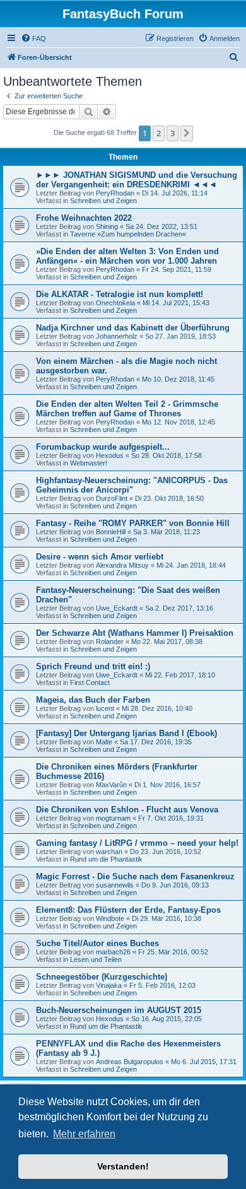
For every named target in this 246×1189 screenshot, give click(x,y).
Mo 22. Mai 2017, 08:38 (166, 641)
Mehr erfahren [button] (84, 1133)
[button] (186, 133)
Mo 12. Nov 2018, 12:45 (178, 422)
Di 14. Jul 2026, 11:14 (175, 193)
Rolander (110, 641)
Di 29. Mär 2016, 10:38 (166, 918)
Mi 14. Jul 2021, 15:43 (176, 303)
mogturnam (113, 818)
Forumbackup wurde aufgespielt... (103, 447)
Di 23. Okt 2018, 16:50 (169, 498)
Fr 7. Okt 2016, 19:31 (171, 818)
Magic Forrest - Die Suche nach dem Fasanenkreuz (135, 876)
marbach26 (113, 952)
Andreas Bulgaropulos (129, 1061)
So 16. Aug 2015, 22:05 (166, 1018)
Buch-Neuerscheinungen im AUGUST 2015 (118, 1010)
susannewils (115, 885)
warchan (109, 851)
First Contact (90, 682)
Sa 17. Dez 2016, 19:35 (156, 742)
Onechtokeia (115, 303)
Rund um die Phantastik (106, 859)
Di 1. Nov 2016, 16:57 (167, 784)
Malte (104, 742)
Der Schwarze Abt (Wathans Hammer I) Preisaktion (134, 633)
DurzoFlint (111, 498)
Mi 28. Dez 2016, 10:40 (157, 708)
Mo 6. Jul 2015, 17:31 (204, 1061)
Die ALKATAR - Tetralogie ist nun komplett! (119, 294)
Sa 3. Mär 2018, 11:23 (166, 532)
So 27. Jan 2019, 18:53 (180, 336)
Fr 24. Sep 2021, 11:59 (176, 269)
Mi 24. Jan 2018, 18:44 (191, 565)
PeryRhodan (115, 193)
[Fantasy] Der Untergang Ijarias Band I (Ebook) (126, 733)
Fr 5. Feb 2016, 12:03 (162, 985)
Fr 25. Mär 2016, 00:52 (173, 952)
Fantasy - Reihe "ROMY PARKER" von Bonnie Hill (133, 523)
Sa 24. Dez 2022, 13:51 (161, 226)
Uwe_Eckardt (117, 608)
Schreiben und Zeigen (103, 200)
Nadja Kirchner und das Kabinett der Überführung (133, 327)
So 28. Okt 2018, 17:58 (166, 455)
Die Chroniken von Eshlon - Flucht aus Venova (127, 809)
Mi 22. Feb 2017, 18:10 (180, 675)
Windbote (110, 918)
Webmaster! (88, 463)
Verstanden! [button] (123, 1166)
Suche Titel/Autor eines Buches (97, 943)
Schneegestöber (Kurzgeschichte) (101, 976)
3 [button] (172, 133)
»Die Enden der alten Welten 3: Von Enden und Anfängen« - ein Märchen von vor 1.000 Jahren (127, 256)
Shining (107, 226)
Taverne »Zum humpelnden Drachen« (128, 234)
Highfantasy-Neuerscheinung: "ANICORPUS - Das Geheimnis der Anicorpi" (132, 485)
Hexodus (110, 455)
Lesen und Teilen (96, 959)
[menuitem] (33, 38)
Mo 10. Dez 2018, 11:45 (178, 379)
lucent (105, 708)
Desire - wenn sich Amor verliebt (99, 556)
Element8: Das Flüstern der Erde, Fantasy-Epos (128, 910)
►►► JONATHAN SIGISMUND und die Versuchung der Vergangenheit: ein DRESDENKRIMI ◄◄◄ (136, 179)
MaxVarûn (111, 784)
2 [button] (158, 133)
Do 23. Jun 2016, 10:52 (165, 851)
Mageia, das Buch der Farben (93, 700)
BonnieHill (111, 532)
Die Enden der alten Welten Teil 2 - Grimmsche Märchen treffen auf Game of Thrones (127, 408)
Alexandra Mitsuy (122, 565)
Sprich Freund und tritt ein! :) (93, 666)
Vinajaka (109, 985)
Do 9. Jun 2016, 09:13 (175, 885)
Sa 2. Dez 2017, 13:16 (179, 608)
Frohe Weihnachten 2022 (84, 218)
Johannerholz (117, 336)
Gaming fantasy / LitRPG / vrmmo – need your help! (137, 843)
